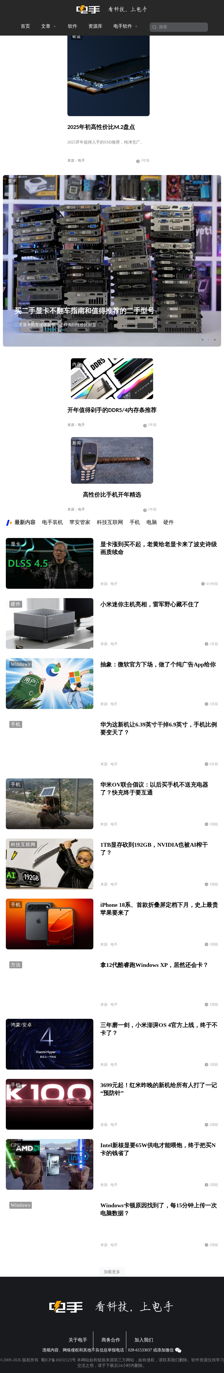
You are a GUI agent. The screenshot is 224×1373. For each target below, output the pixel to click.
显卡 (12, 181)
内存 (76, 364)
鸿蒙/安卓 (21, 1024)
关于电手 (78, 1339)
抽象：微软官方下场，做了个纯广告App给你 (158, 664)
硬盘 (76, 36)
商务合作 (111, 1339)
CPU (16, 1145)
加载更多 (112, 1272)
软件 (72, 26)
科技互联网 (23, 844)
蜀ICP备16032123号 (58, 1360)
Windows (20, 664)
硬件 (16, 604)
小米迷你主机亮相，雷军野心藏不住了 (150, 604)
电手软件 (123, 26)
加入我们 (143, 1339)
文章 (46, 26)
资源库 (95, 26)
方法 (16, 964)
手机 (16, 724)
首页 (25, 26)
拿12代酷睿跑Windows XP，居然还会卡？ (154, 965)
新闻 (76, 443)
